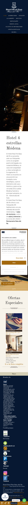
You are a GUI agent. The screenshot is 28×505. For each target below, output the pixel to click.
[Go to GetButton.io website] (24, 503)
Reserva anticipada (11, 330)
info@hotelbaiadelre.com (18, 492)
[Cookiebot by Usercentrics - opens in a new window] (19, 232)
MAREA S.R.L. (6, 486)
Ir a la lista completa (14, 364)
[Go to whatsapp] (24, 500)
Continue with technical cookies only (14, 271)
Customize (13, 267)
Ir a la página (8, 283)
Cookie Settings (9, 498)
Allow (14, 262)
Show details (19, 258)
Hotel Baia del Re (14, 7)
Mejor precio (9, 352)
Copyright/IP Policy (16, 497)
